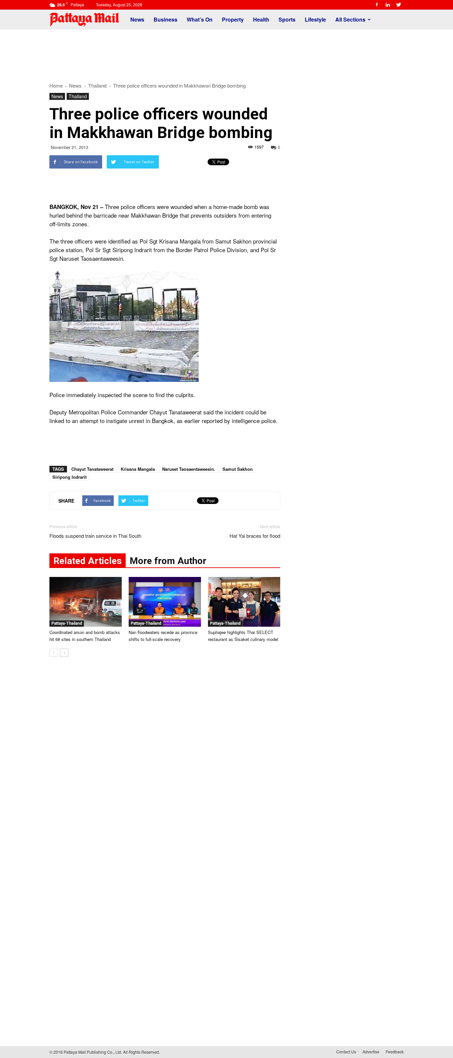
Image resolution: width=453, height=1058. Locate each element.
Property (233, 19)
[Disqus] (164, 763)
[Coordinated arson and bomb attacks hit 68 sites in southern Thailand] (85, 602)
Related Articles (87, 560)
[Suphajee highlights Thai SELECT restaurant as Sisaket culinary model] (244, 602)
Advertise (370, 1051)
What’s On (200, 19)
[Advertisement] (226, 52)
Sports (287, 19)
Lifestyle (315, 19)
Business (165, 19)
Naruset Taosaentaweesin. (188, 469)
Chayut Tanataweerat (92, 469)
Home (56, 85)
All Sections (350, 19)
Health (261, 19)
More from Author (168, 560)
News (137, 19)
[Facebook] (377, 4)
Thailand (78, 96)
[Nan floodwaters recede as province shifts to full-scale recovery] (165, 602)
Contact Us (346, 1051)
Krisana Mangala (138, 469)
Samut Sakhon (238, 469)
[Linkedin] (388, 4)
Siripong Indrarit (69, 477)
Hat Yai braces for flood (254, 535)
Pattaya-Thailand (66, 623)
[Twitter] (399, 4)
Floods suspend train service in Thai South (95, 535)
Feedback (395, 1051)
